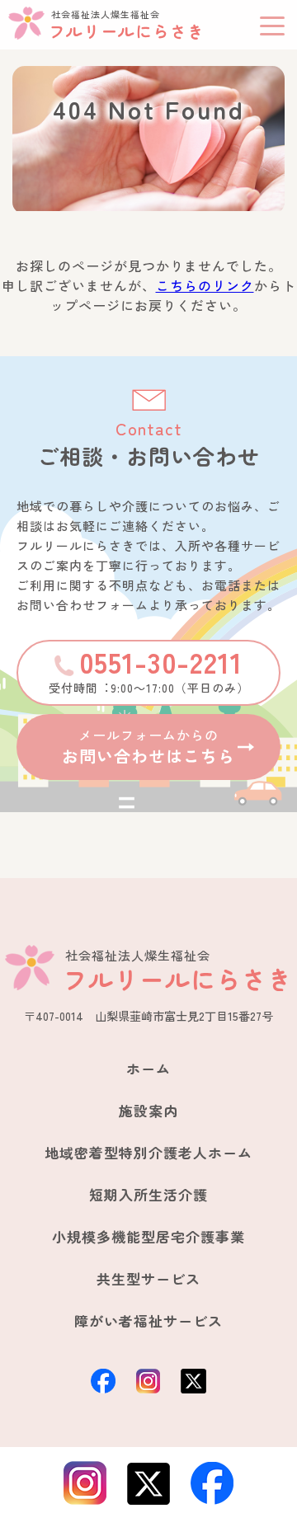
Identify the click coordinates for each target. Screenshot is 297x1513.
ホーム (148, 1068)
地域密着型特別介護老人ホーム (148, 1152)
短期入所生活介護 (148, 1194)
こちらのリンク (205, 285)
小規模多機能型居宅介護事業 (148, 1236)
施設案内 (148, 1110)
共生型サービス (148, 1278)
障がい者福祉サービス (148, 1320)
